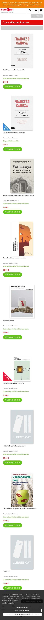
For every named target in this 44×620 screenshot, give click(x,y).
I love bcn (6, 571)
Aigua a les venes (8, 320)
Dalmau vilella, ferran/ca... (11, 200)
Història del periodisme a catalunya (14, 446)
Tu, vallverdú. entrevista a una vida (14, 258)
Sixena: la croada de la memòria (13, 383)
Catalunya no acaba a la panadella (14, 70)
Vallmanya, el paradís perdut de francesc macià (18, 195)
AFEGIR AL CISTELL (12, 87)
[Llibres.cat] (7, 10)
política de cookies (8, 603)
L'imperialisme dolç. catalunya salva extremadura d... (20, 509)
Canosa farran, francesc (10, 75)
